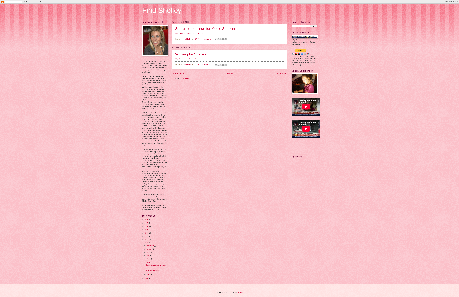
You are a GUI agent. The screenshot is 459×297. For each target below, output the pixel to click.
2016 (147, 226)
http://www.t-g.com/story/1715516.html (189, 59)
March (149, 274)
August (149, 249)
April (148, 262)
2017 (147, 223)
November (150, 246)
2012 (147, 240)
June (148, 255)
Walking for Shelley (190, 54)
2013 (147, 236)
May (148, 259)
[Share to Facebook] (223, 39)
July (148, 252)
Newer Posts (178, 73)
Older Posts (281, 73)
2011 (147, 243)
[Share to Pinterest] (225, 39)
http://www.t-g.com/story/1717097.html (189, 33)
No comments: (206, 39)
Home (230, 73)
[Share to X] (221, 39)
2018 (147, 220)
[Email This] (216, 39)
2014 (147, 233)
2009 (147, 279)
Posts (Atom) (186, 78)
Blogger (240, 292)
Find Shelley (161, 10)
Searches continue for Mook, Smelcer (205, 29)
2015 (147, 230)
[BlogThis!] (218, 39)
